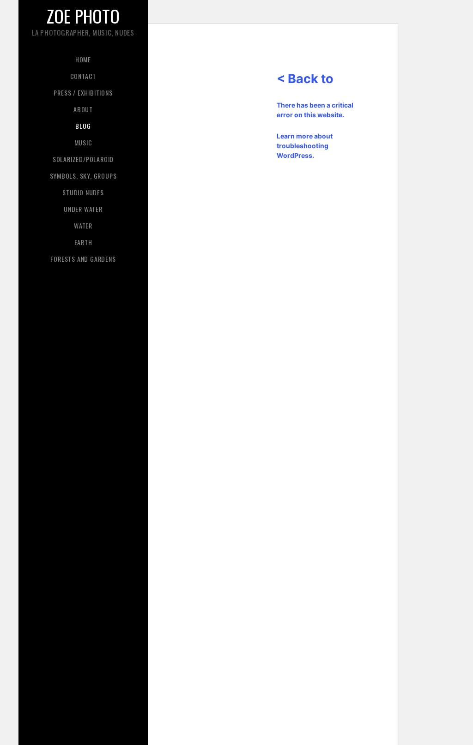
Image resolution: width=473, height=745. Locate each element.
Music (83, 142)
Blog (83, 126)
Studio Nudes (83, 192)
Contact (83, 76)
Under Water (83, 209)
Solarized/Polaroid (83, 159)
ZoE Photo (83, 16)
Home (83, 59)
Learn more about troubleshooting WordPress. (305, 145)
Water (83, 225)
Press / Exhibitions (83, 92)
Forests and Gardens (82, 259)
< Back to (305, 78)
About (83, 109)
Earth (83, 242)
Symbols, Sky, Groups (83, 175)
